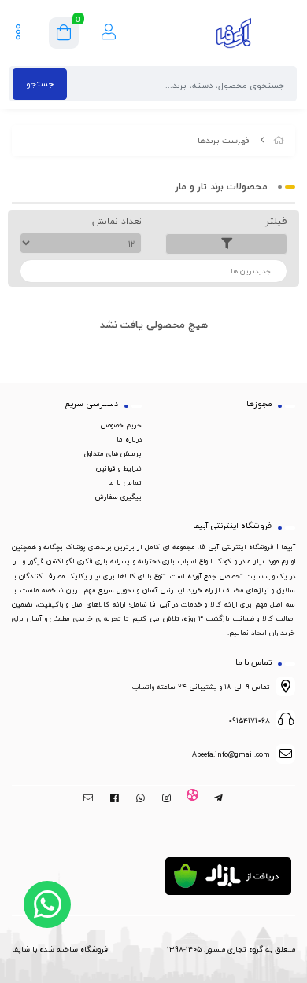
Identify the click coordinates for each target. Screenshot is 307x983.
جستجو (40, 83)
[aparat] (192, 798)
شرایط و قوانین (119, 468)
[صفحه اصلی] (278, 140)
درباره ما (129, 439)
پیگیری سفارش (118, 496)
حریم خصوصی (121, 425)
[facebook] (114, 798)
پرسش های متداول (113, 453)
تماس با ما (125, 482)
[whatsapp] (140, 798)
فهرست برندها (224, 140)
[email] (88, 798)
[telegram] (218, 798)
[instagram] (166, 798)
